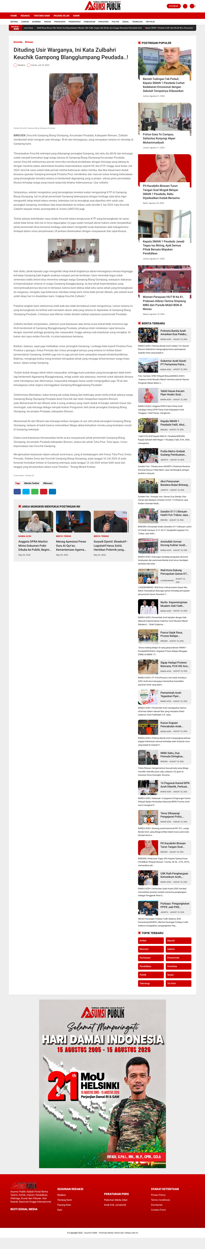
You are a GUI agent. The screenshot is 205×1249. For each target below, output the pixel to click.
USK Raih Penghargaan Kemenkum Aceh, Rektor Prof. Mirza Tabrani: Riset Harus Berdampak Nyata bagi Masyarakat (174, 875)
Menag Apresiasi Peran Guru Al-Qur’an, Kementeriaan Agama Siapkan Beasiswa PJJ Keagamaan (71, 546)
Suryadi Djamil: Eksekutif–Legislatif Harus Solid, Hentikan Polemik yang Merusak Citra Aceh (111, 546)
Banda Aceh (24, 536)
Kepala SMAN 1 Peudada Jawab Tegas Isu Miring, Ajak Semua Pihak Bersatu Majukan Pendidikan (163, 247)
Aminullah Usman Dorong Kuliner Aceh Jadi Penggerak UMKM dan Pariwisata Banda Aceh (174, 543)
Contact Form (158, 1209)
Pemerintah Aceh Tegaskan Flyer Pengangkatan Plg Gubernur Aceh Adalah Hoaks (173, 694)
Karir (76, 15)
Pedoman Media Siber (115, 1200)
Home (13, 15)
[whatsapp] (34, 491)
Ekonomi (36, 22)
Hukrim (171, 949)
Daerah (25, 22)
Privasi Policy (158, 1195)
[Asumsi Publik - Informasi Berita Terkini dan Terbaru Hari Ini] (102, 10)
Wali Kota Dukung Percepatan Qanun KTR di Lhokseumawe (174, 572)
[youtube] (23, 6)
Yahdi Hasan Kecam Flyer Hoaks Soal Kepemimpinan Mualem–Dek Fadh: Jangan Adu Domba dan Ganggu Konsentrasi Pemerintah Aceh (59, 28)
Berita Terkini (32, 483)
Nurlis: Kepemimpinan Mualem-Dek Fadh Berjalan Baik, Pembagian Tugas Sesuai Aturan (173, 604)
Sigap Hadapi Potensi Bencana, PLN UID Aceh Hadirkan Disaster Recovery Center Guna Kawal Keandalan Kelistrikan (174, 664)
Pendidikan (89, 22)
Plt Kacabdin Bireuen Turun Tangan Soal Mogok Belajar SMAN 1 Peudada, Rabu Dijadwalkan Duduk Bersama (161, 192)
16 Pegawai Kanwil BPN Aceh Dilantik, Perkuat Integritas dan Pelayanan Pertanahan (174, 784)
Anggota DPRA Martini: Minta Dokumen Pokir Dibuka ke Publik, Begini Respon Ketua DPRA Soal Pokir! (34, 546)
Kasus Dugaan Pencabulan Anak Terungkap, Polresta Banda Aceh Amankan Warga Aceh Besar (173, 724)
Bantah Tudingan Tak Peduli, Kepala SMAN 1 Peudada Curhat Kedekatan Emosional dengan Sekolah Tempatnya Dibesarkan (163, 85)
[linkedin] (52, 491)
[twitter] (14, 6)
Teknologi (137, 22)
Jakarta (164, 460)
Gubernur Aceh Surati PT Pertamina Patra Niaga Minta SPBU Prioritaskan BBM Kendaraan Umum (173, 362)
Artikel (14, 22)
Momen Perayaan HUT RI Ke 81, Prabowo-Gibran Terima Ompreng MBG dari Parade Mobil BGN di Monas (164, 303)
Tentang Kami (42, 15)
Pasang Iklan (61, 15)
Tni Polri (150, 22)
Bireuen (29, 42)
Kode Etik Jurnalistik (115, 1204)
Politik (115, 22)
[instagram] (18, 6)
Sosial (125, 22)
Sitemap (173, 6)
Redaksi (25, 15)
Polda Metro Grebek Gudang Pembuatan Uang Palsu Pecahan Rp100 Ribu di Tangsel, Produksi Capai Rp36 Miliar (174, 453)
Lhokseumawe (167, 581)
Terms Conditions (160, 1200)
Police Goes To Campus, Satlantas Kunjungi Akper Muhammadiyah (159, 138)
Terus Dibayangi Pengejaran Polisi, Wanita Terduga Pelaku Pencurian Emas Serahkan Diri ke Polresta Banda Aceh (174, 815)
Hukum (47, 22)
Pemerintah (75, 22)
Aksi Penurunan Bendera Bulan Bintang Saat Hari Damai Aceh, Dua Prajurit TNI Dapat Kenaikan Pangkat (174, 483)
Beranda (18, 42)
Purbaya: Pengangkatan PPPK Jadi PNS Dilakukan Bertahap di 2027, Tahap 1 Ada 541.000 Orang (174, 905)
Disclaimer (157, 1204)
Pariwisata (59, 22)
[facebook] (10, 6)
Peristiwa (103, 22)
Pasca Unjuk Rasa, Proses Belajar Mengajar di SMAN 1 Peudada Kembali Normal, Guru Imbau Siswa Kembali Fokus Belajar (173, 634)
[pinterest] (43, 491)
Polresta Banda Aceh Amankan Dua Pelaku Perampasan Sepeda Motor (173, 332)
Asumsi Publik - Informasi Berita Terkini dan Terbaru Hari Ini (111, 1233)
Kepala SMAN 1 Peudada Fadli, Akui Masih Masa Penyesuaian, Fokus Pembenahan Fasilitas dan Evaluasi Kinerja (158, 28)
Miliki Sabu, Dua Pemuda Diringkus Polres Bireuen (171, 754)
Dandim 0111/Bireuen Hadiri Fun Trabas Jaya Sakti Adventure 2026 (174, 513)
